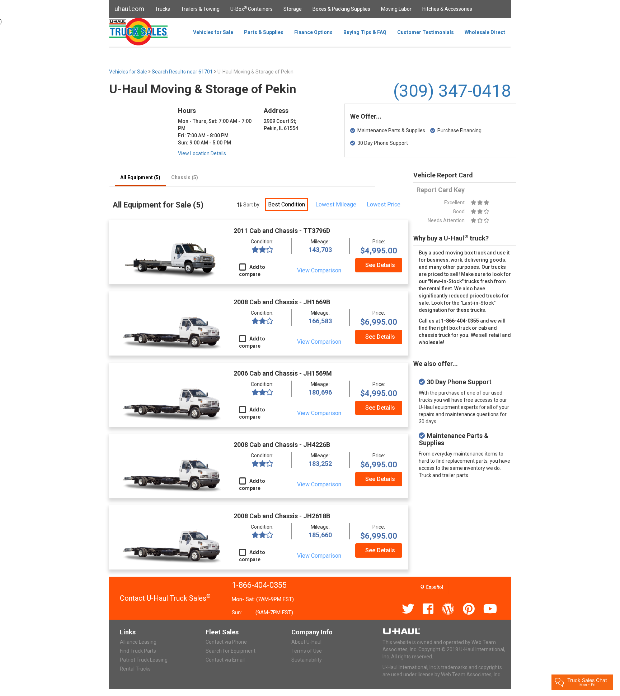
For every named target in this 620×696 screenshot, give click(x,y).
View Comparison (319, 270)
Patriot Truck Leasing (144, 660)
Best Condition (286, 204)
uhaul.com (129, 9)
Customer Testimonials (425, 32)
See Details (380, 265)
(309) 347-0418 (452, 91)
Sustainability (306, 660)
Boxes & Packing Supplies (341, 9)
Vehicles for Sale (213, 32)
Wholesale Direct (485, 32)
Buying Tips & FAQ (364, 32)
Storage (292, 9)
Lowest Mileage (335, 204)
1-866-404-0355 (259, 585)
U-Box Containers (251, 8)
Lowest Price (383, 204)
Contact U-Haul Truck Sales (165, 598)
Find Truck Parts (138, 651)
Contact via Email (225, 660)
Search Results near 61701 (183, 72)
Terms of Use (306, 651)
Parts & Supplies (263, 32)
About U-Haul (306, 642)
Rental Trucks (135, 669)
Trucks (162, 9)
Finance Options (313, 32)
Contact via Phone (226, 642)
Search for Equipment (230, 651)
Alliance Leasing (138, 642)
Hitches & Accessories (447, 9)
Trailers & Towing (200, 9)
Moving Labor (396, 9)
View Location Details (202, 153)
